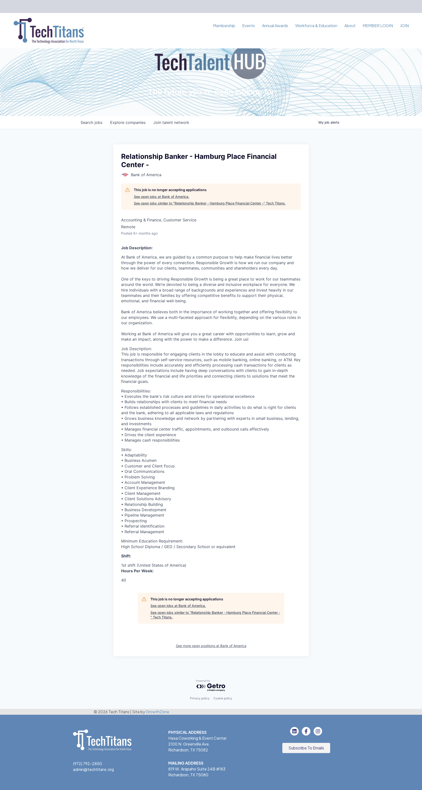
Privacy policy (200, 698)
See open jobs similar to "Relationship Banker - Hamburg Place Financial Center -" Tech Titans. (210, 203)
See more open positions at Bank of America (211, 646)
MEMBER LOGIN (378, 25)
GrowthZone (157, 711)
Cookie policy (222, 698)
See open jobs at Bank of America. (161, 197)
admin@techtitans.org (93, 769)
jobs (91, 122)
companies (128, 122)
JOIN (404, 25)
